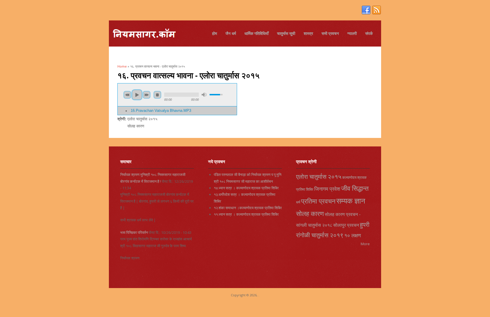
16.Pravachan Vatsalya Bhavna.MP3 (161, 111)
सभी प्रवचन (330, 33)
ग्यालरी (352, 33)
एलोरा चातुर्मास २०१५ (318, 176)
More (365, 243)
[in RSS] (376, 10)
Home (122, 66)
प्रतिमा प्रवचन (318, 200)
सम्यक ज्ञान (350, 201)
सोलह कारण (310, 213)
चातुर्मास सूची (286, 33)
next (147, 95)
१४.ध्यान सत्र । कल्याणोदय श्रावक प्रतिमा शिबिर (246, 187)
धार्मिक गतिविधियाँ (256, 33)
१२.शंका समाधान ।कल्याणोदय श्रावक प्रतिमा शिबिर (248, 207)
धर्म (298, 202)
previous (127, 95)
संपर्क (369, 33)
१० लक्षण (352, 235)
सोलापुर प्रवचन (346, 225)
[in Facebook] (366, 10)
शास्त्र (308, 33)
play (137, 94)
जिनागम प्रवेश (327, 188)
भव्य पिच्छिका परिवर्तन (134, 232)
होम (214, 33)
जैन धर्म (230, 33)
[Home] (144, 34)
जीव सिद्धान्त (355, 188)
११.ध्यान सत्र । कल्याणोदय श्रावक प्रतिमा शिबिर (246, 214)
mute (204, 95)
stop (157, 95)
